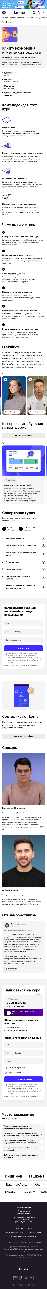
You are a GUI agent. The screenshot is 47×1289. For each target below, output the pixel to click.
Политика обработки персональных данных (23, 1232)
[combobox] (8, 632)
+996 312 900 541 (23, 1207)
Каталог (5, 18)
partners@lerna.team (23, 1222)
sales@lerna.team (23, 1213)
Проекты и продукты (17, 18)
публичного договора (30, 665)
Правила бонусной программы (23, 1236)
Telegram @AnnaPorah (23, 1219)
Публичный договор (23, 1228)
